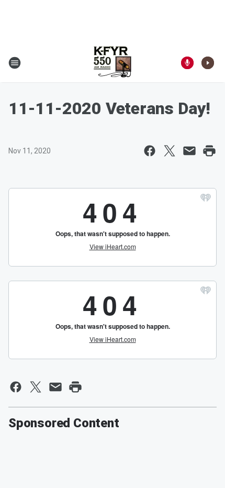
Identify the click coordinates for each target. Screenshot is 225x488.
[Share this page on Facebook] (149, 150)
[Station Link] (112, 63)
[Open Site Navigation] (14, 63)
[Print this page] (209, 150)
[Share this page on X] (169, 150)
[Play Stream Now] (207, 63)
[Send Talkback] (187, 63)
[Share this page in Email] (189, 150)
